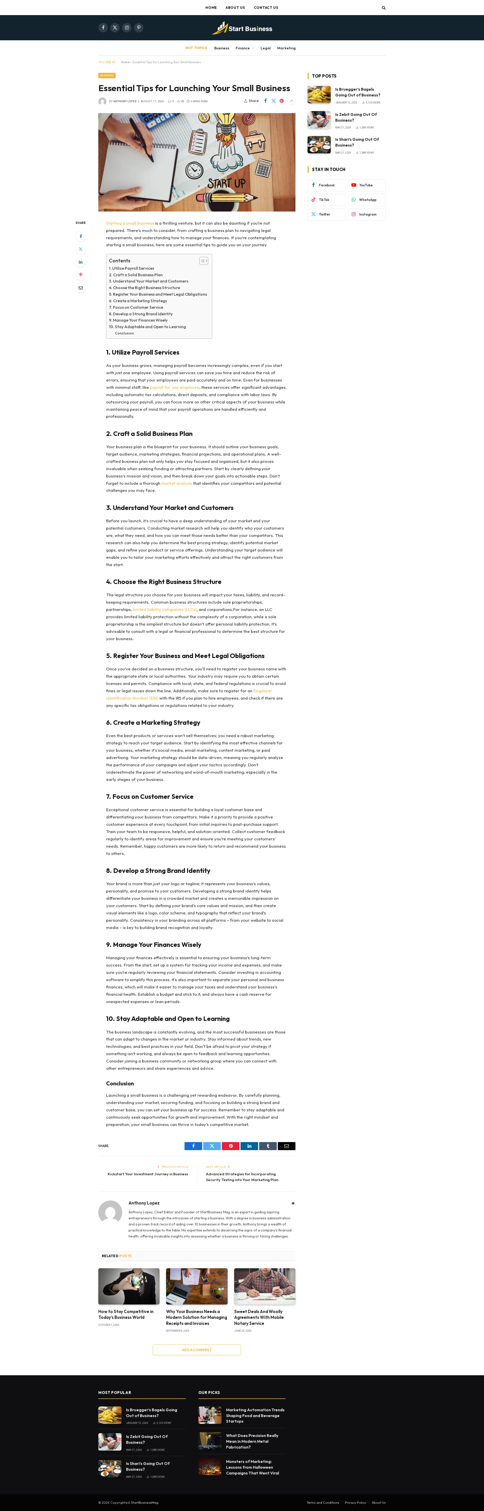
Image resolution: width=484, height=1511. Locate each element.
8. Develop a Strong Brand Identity (141, 313)
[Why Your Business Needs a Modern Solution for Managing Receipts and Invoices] (196, 1286)
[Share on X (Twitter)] (273, 101)
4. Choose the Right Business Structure (144, 287)
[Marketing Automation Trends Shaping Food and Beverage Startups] (210, 1415)
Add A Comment (197, 1350)
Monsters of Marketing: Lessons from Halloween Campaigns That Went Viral (252, 1467)
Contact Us (266, 7)
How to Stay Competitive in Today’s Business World (126, 1314)
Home (211, 7)
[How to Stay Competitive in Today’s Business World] (129, 1286)
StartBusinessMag (144, 1502)
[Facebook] (81, 236)
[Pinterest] (81, 275)
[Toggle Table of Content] (201, 261)
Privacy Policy (355, 1502)
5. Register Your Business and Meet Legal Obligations (158, 294)
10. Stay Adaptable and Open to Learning (147, 326)
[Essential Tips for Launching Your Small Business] (196, 162)
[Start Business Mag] (242, 28)
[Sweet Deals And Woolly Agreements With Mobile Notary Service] (264, 1286)
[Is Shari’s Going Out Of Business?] (319, 144)
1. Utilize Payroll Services (131, 268)
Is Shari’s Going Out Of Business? (357, 142)
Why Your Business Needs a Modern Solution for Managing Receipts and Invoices (196, 1317)
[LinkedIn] (81, 262)
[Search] (383, 7)
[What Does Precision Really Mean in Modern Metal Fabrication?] (210, 1441)
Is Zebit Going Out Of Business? (356, 117)
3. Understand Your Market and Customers (148, 281)
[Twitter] (81, 249)
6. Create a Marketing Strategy (138, 300)
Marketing (286, 48)
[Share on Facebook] (265, 101)
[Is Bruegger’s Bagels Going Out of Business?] (319, 94)
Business (221, 48)
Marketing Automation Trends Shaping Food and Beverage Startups (255, 1415)
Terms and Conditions (323, 1502)
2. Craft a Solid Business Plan (136, 274)
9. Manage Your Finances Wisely (138, 320)
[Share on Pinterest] (281, 101)
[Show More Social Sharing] (291, 101)
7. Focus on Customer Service (136, 307)
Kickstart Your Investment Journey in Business (148, 1174)
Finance (243, 48)
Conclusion (124, 333)
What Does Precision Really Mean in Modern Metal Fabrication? (252, 1441)
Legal (266, 48)
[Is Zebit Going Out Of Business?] (319, 119)
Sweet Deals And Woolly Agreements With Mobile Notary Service (259, 1317)
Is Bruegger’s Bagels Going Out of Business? (357, 92)
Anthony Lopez (125, 101)
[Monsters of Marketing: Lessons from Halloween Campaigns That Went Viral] (210, 1466)
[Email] (81, 288)
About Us (235, 7)
